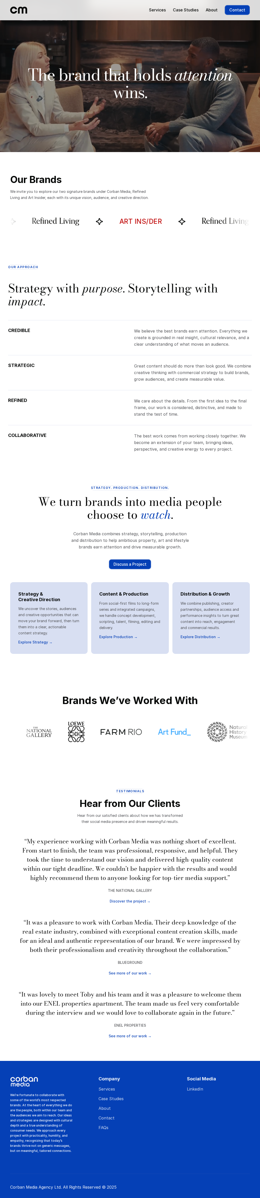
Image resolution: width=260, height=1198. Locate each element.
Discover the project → (130, 901)
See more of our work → (130, 973)
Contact (107, 1117)
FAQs (103, 1127)
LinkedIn (195, 1089)
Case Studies (186, 9)
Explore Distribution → (200, 637)
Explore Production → (118, 637)
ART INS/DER (74, 221)
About (212, 9)
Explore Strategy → (35, 642)
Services (157, 9)
